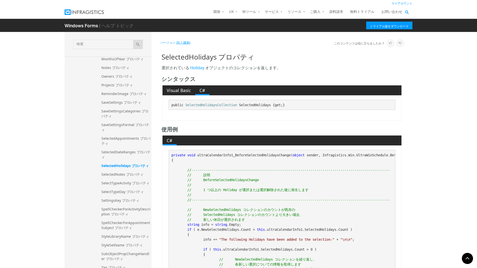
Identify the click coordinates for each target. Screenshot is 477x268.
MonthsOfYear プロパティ (122, 59)
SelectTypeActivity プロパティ (125, 183)
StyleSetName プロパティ (122, 245)
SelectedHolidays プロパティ (125, 165)
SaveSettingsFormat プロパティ (125, 127)
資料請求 (336, 12)
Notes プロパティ (115, 67)
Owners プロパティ (117, 76)
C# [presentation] (202, 90)
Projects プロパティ (117, 85)
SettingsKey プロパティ (120, 200)
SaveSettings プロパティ (121, 102)
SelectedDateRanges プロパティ (126, 154)
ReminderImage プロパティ (124, 93)
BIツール (249, 12)
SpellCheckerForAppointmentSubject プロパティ (125, 225)
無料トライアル (362, 12)
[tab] (178, 90)
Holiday (197, 68)
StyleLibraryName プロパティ (125, 236)
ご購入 (315, 12)
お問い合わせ (391, 12)
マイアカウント (402, 3)
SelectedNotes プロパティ (122, 174)
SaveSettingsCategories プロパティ (125, 113)
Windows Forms (81, 25)
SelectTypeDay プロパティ (122, 191)
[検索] (138, 44)
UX (231, 12)
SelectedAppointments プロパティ (126, 141)
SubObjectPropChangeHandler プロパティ (125, 256)
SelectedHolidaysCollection (211, 105)
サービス (272, 12)
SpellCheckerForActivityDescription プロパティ (126, 211)
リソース (294, 12)
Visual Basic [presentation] (179, 90)
